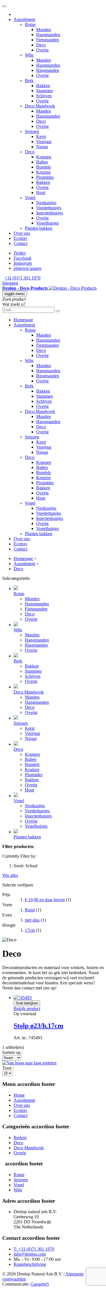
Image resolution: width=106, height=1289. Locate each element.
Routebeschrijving (30, 1264)
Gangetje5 (40, 1284)
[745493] (23, 997)
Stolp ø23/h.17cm (38, 1025)
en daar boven (45, 899)
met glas (32, 920)
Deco (18, 1142)
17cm (30, 930)
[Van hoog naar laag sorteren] (29, 1062)
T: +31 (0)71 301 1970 (34, 1249)
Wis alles (10, 875)
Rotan (19, 1174)
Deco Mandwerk (29, 1147)
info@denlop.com (30, 1254)
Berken (20, 1137)
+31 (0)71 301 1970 (22, 278)
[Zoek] (58, 311)
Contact (20, 1115)
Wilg (18, 1189)
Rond (30, 909)
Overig (20, 1152)
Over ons (22, 1105)
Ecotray (20, 1110)
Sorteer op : (12, 1052)
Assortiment (24, 1100)
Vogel (19, 1184)
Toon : (8, 1068)
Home (19, 1095)
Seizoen (21, 1179)
